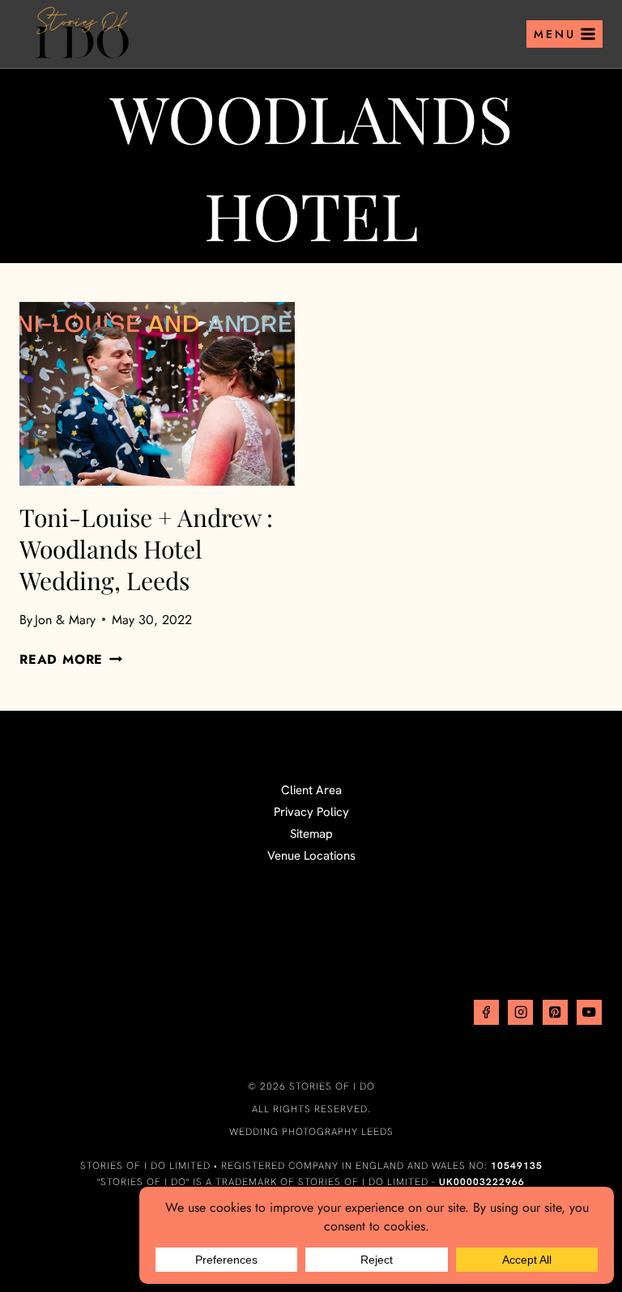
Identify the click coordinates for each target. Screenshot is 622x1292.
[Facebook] (486, 1012)
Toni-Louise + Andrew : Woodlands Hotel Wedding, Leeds (146, 549)
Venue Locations (311, 856)
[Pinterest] (555, 1012)
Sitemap (311, 834)
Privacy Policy (311, 812)
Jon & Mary (65, 619)
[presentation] (157, 394)
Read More (70, 659)
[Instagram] (520, 1012)
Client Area (311, 790)
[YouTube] (589, 1012)
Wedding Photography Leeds (311, 1131)
